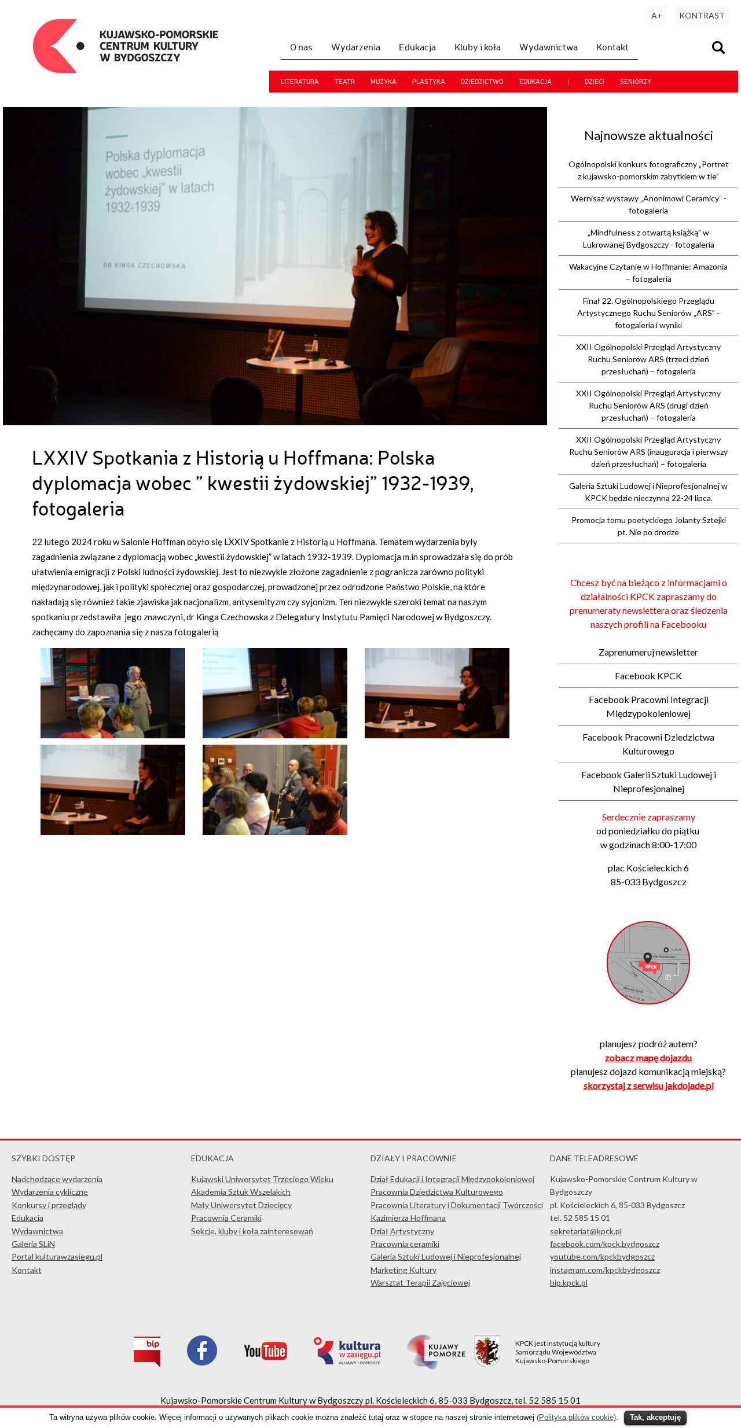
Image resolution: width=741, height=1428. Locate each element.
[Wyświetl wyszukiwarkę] (720, 49)
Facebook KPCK (648, 675)
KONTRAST (702, 15)
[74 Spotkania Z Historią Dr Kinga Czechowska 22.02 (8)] (113, 735)
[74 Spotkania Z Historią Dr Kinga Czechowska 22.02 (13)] (113, 831)
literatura (300, 82)
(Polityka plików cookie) (576, 1417)
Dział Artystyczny (402, 1231)
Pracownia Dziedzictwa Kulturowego (436, 1192)
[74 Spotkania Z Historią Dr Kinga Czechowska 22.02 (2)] (275, 831)
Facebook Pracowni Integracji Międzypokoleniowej (649, 706)
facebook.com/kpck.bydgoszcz (604, 1244)
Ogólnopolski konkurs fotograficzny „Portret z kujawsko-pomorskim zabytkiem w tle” (648, 170)
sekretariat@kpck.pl (586, 1231)
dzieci (594, 82)
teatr (345, 82)
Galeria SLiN (33, 1244)
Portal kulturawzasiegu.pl (57, 1256)
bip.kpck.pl (569, 1282)
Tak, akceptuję (655, 1417)
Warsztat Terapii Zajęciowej (420, 1282)
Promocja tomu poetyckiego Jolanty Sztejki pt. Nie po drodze (648, 526)
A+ (656, 15)
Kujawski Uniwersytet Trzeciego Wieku (262, 1179)
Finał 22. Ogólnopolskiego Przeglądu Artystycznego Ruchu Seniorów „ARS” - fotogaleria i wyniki (648, 313)
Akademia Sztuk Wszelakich (241, 1192)
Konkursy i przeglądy (49, 1205)
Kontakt (612, 47)
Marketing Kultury (403, 1270)
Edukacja (417, 47)
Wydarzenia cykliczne (50, 1192)
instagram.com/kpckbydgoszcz (605, 1270)
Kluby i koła (477, 47)
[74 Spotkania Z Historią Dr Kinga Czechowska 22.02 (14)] (437, 735)
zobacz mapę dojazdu (648, 1057)
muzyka (383, 82)
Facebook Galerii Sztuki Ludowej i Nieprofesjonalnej (648, 781)
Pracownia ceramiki (404, 1244)
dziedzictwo (482, 82)
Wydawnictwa (548, 47)
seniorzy (635, 82)
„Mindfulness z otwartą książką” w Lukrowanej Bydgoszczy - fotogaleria (648, 238)
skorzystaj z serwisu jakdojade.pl (649, 1085)
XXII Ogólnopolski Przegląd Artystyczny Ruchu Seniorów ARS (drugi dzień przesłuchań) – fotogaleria (648, 405)
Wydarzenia (355, 47)
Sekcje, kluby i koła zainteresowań (252, 1231)
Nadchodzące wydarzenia (57, 1179)
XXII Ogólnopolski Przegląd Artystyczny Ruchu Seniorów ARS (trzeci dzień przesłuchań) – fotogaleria (648, 359)
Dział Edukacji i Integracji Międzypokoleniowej (452, 1179)
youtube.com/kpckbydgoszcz (602, 1256)
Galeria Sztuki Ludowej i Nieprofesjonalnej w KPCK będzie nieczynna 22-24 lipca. (648, 492)
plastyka (428, 82)
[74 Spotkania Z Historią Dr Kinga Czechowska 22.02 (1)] (275, 735)
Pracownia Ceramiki (226, 1218)
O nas (301, 47)
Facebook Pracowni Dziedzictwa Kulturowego (648, 743)
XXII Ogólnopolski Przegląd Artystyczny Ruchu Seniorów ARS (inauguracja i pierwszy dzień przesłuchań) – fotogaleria (648, 452)
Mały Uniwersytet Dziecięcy (241, 1205)
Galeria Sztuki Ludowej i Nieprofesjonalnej (445, 1256)
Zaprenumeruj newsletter (648, 651)
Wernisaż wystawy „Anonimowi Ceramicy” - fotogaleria (649, 204)
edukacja (535, 82)
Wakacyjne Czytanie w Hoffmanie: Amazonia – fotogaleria (648, 273)
